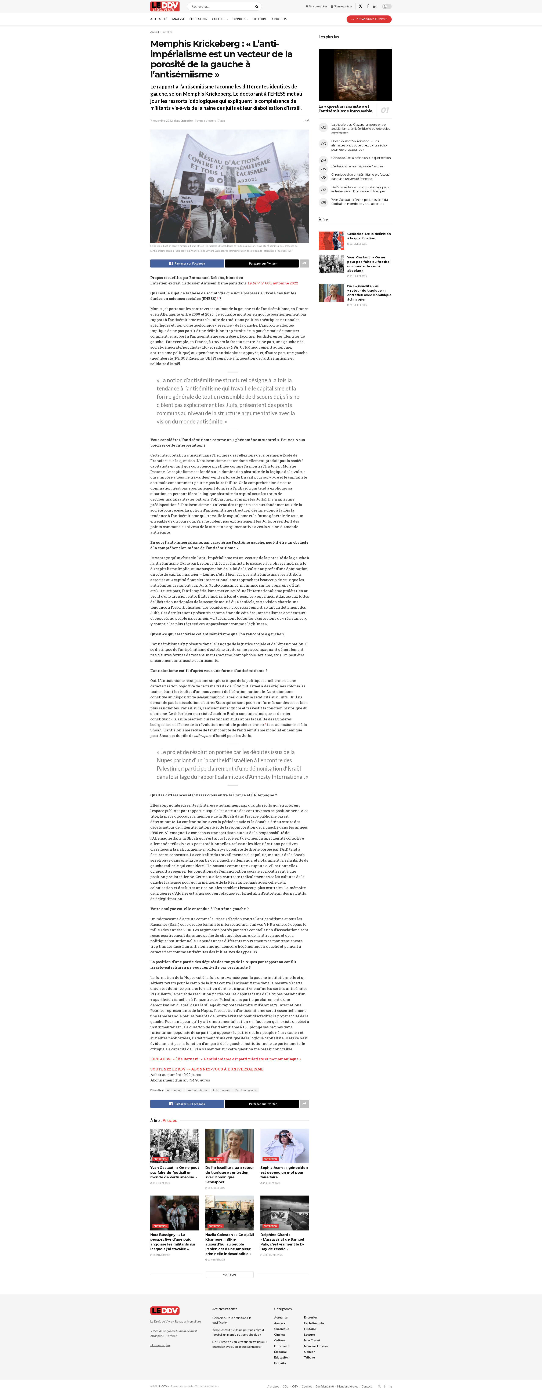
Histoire (260, 19)
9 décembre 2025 (272, 1255)
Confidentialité (324, 1386)
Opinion (239, 19)
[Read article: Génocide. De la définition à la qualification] (331, 241)
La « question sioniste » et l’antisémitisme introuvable (345, 109)
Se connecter (317, 6)
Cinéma (279, 1334)
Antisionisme (222, 1090)
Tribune (309, 1357)
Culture (218, 19)
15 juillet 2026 (271, 1183)
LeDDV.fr (164, 1386)
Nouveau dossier (316, 1346)
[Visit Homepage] (165, 6)
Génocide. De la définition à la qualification (361, 158)
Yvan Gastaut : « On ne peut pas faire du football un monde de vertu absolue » (174, 1172)
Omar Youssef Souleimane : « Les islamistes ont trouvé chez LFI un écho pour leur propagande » (359, 145)
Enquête (280, 1363)
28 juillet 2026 (358, 243)
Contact (367, 1386)
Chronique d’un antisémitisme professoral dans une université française (360, 177)
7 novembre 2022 (161, 120)
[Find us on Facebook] (368, 6)
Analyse (178, 19)
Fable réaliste (314, 1323)
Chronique (281, 1329)
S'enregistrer (343, 6)
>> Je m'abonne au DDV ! (369, 19)
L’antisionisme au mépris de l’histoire (357, 166)
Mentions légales (347, 1386)
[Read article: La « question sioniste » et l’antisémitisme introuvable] (355, 75)
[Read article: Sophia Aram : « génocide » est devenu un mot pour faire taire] (284, 1146)
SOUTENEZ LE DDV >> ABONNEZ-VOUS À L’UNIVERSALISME (206, 1069)
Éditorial (280, 1351)
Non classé (312, 1340)
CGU (286, 1386)
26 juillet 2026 (161, 1183)
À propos (279, 19)
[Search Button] (257, 6)
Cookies (307, 1386)
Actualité (158, 19)
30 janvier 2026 (161, 1255)
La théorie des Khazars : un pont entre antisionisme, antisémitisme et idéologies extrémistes (360, 129)
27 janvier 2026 (216, 1259)
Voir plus (229, 1274)
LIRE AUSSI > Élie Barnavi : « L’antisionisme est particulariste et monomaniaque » (225, 1058)
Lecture (309, 1334)
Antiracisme (175, 1090)
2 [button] (265, 724)
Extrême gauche (246, 1090)
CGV (295, 1386)
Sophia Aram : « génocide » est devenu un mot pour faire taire (284, 1172)
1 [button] (217, 298)
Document (281, 1346)
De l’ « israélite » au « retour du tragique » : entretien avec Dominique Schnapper (360, 189)
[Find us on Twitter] (360, 6)
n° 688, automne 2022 (272, 283)
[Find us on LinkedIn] (374, 6)
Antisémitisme (198, 1090)
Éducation (198, 19)
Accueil (154, 31)
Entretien (167, 31)
